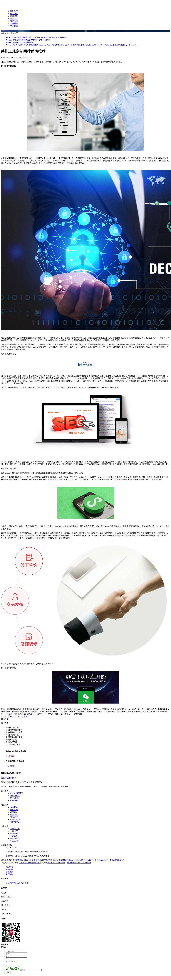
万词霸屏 (14, 836)
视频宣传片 (15, 817)
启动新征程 (10, 766)
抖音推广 (14, 831)
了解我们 (14, 23)
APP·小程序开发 (17, 793)
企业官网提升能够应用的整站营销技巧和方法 (28, 40)
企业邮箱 (14, 807)
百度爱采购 (15, 829)
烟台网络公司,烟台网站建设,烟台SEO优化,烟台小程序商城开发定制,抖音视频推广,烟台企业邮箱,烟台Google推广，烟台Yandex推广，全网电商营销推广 (62, 860)
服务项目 (14, 14)
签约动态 (14, 21)
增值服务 (14, 16)
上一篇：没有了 (7, 716)
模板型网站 (15, 800)
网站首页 (14, 11)
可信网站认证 (15, 822)
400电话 (13, 812)
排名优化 (14, 19)
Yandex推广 (15, 841)
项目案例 (9, 869)
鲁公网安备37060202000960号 (79, 863)
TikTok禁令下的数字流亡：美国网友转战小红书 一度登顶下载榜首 (36, 38)
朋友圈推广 (15, 834)
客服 (26, 883)
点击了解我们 (6, 31)
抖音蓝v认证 (15, 819)
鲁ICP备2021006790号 (56, 863)
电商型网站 (15, 798)
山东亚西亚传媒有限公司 (29, 863)
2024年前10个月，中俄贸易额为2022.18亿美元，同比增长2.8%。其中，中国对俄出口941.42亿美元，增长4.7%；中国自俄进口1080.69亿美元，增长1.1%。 (72, 45)
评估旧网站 (10, 756)
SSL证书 (13, 815)
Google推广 (14, 838)
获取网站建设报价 (8, 778)
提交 (8, 973)
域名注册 (14, 810)
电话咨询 (9, 874)
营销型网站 (15, 796)
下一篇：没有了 (20, 716)
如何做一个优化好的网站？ (20, 42)
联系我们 (14, 26)
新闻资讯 (9, 872)
